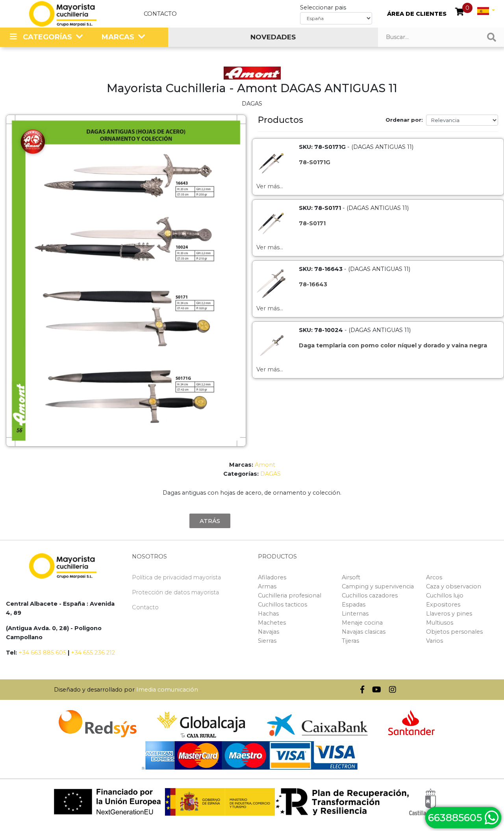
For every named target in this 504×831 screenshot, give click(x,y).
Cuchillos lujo (444, 595)
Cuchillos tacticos (282, 604)
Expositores (443, 604)
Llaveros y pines (449, 613)
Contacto (160, 13)
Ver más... (269, 186)
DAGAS (270, 473)
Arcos (434, 577)
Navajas (268, 631)
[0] (459, 12)
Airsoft (351, 577)
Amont (265, 464)
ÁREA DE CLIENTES (417, 13)
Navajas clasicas (363, 631)
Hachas (268, 613)
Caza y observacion (453, 586)
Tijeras (350, 640)
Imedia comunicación (167, 689)
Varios (434, 640)
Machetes (272, 622)
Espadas (353, 604)
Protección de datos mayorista (175, 592)
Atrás (210, 521)
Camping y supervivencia (378, 586)
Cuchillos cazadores (370, 595)
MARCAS (118, 37)
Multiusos (439, 622)
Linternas (355, 613)
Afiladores (272, 577)
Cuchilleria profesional (289, 595)
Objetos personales (454, 631)
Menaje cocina (362, 622)
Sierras (267, 640)
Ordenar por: (404, 120)
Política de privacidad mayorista (176, 577)
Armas (267, 586)
